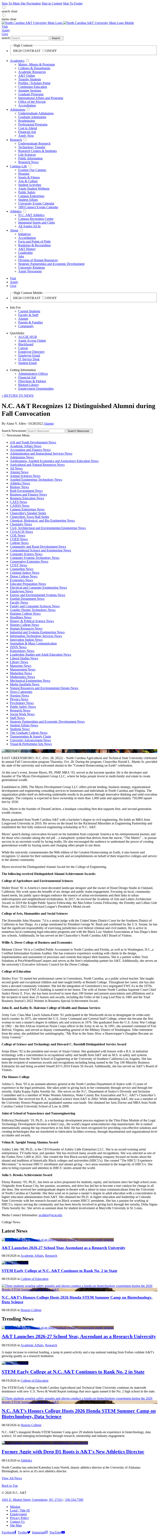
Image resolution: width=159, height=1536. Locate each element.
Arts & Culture (28, 181)
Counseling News (21, 569)
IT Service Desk (29, 359)
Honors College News (24, 625)
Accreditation (27, 105)
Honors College (31, 1310)
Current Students (29, 311)
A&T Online (26, 75)
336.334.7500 (74, 1499)
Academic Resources (32, 72)
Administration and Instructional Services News (41, 453)
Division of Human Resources (38, 260)
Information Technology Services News (36, 636)
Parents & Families (30, 322)
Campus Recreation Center (35, 218)
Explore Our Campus (32, 170)
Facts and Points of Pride (34, 241)
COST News (18, 565)
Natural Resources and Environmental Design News (44, 688)
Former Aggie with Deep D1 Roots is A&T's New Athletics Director (73, 1451)
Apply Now (26, 135)
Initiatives (24, 234)
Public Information (30, 158)
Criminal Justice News (24, 572)
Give (5, 34)
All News (16, 468)
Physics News (19, 699)
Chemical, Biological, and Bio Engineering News (42, 520)
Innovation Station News (26, 639)
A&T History (27, 249)
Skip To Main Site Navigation (21, 3)
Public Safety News (23, 706)
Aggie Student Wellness (33, 188)
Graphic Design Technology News (32, 610)
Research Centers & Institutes (37, 151)
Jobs (21, 256)
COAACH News (21, 531)
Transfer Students (29, 79)
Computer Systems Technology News (34, 558)
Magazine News (20, 665)
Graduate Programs (30, 94)
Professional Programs (32, 124)
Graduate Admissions (32, 117)
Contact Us (17, 1521)
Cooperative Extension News (29, 561)
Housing (23, 173)
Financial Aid (27, 132)
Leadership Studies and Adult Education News (40, 654)
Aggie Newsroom (30, 271)
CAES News (18, 502)
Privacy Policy (19, 1518)
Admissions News (22, 457)
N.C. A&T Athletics (31, 215)
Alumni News (19, 472)
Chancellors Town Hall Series (29, 517)
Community (26, 326)
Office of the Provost (32, 101)
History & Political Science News (32, 621)
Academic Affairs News (25, 446)
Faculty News (19, 602)
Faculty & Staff (28, 315)
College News (19, 543)
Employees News (21, 591)
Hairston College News (25, 613)
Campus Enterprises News (27, 509)
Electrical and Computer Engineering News (38, 587)
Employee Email (29, 355)
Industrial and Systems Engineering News (37, 632)
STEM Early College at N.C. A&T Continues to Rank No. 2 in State (59, 1271)
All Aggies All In (29, 226)
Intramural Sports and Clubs (36, 222)
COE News (17, 535)
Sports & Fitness (29, 177)
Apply (6, 30)
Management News (22, 669)
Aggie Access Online (32, 340)
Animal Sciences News (25, 476)
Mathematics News (22, 677)
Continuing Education (32, 87)
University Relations (31, 267)
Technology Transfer (31, 147)
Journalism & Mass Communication (33, 643)
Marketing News (21, 673)
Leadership (25, 252)
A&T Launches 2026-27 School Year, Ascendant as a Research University (63, 1248)
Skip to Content (52, 3)
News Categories (21, 692)
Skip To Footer (73, 3)
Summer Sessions (29, 90)
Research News (28, 162)
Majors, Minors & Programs (36, 64)
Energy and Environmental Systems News (37, 595)
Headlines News (20, 617)
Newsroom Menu (18, 435)
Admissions (17, 109)
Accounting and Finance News (30, 450)
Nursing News (19, 695)
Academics (17, 60)
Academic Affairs (31, 1255)
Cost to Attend (27, 128)
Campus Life (18, 166)
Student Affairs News (24, 725)
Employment (18, 1514)
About (14, 230)
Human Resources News (26, 628)
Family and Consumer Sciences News (35, 606)
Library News (19, 662)
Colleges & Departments (34, 68)
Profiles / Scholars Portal (34, 83)
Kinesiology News (22, 651)
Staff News (17, 718)
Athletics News (20, 483)
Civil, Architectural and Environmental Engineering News (48, 528)
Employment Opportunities (36, 388)
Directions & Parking (32, 381)
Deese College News (23, 576)
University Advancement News (30, 740)
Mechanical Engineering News (30, 680)
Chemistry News (21, 524)
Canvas (23, 348)
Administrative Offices (33, 373)
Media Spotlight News (24, 684)
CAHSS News (19, 505)
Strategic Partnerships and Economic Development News (47, 721)
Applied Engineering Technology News (36, 479)
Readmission (26, 120)
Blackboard (25, 344)
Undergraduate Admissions (36, 113)
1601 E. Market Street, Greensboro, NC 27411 (32, 1499)
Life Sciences (27, 154)
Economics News (21, 580)
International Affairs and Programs (40, 98)
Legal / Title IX (20, 1510)
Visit (5, 26)
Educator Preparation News (28, 584)
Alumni (23, 318)
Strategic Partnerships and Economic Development (51, 264)
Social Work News (22, 714)
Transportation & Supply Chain (30, 736)
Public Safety (27, 192)
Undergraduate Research (34, 143)
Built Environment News (26, 490)
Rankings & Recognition (34, 245)
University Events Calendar (36, 203)
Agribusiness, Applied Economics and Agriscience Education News (54, 461)
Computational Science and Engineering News (40, 550)
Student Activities (29, 185)
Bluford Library (28, 385)
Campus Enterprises (31, 196)
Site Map (16, 1525)
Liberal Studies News (24, 658)
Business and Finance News (28, 494)
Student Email (27, 363)
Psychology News (22, 703)
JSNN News (18, 647)
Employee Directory (31, 351)
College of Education (34, 1279)
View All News (12, 1478)
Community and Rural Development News (38, 546)
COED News (19, 539)
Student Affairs (28, 199)
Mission (15, 1506)
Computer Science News (26, 554)
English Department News (27, 598)
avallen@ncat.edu (50, 1215)
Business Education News (27, 498)
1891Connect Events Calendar (38, 207)
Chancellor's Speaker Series (28, 513)
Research (16, 139)
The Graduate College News (28, 732)
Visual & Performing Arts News (31, 744)
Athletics (16, 211)
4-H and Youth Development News (33, 442)
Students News (20, 729)
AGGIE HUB (27, 337)
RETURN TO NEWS (18, 395)
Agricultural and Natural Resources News (37, 464)
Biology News (19, 487)
